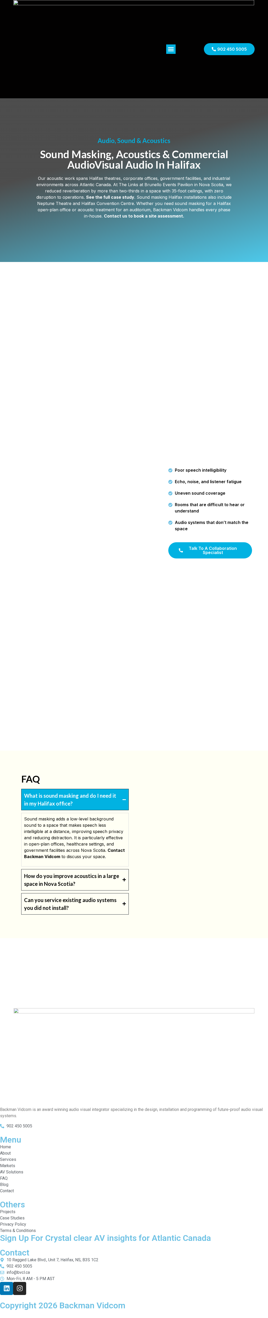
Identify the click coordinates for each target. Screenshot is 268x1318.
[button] (171, 49)
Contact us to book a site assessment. (144, 216)
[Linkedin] (6, 1288)
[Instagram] (19, 1288)
